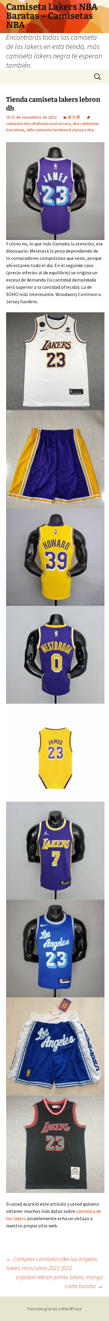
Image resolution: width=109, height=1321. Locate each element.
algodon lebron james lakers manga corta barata (59, 1281)
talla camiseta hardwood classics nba (60, 129)
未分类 (74, 117)
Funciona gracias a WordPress (54, 1308)
